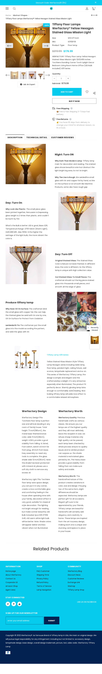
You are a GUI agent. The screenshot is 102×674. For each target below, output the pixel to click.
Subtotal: (56, 83)
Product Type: (58, 45)
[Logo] (51, 8)
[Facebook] (8, 604)
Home (8, 15)
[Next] (46, 45)
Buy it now (74, 101)
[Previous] (9, 45)
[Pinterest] (13, 604)
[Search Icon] (17, 8)
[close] (95, 2)
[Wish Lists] (87, 92)
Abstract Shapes (20, 15)
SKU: (54, 41)
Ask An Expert (29, 84)
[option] (28, 45)
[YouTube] (19, 604)
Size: (54, 38)
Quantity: (56, 74)
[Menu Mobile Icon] (7, 8)
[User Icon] (87, 8)
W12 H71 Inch (73, 38)
